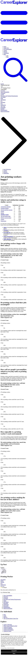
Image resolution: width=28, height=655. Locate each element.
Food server (3, 221)
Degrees (5, 51)
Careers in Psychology (8, 629)
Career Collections (7, 624)
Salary (4, 600)
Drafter (2, 211)
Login (4, 616)
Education (5, 603)
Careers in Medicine (8, 628)
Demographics (6, 607)
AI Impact (5, 598)
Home (4, 46)
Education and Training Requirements (12, 599)
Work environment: (8, 236)
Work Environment (7, 608)
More (4, 54)
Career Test (6, 48)
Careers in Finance (7, 627)
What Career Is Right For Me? (10, 626)
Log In (2, 83)
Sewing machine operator (6, 210)
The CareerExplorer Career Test (10, 618)
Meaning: (5, 230)
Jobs (7, 55)
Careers (5, 50)
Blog (7, 57)
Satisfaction (6, 604)
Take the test (5, 85)
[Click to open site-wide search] (15, 81)
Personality (5, 606)
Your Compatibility (7, 595)
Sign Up (5, 617)
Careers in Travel (7, 631)
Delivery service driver (6, 217)
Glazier (2, 219)
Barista (2, 213)
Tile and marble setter (5, 216)
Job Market (6, 602)
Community (6, 53)
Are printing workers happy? (11, 178)
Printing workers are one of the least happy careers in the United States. (13, 183)
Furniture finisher (5, 208)
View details (3, 89)
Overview (5, 596)
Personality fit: (7, 232)
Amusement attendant (6, 206)
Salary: (5, 227)
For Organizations (7, 49)
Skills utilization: (7, 239)
